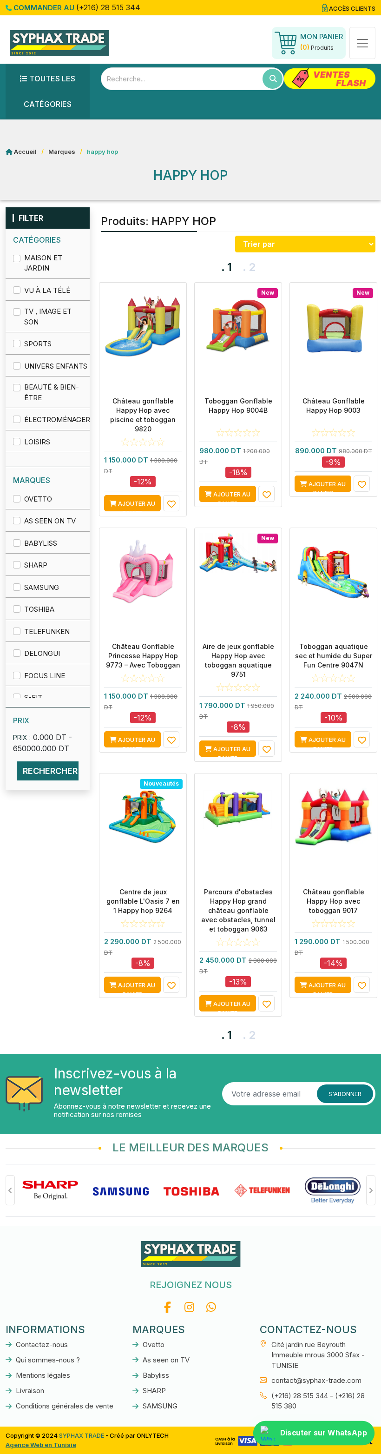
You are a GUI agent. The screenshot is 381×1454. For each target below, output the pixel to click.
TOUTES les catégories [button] (49, 91)
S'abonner (344, 1093)
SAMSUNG (41, 587)
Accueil (25, 151)
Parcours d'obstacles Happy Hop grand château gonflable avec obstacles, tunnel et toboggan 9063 (238, 910)
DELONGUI (42, 653)
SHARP (35, 565)
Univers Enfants (55, 366)
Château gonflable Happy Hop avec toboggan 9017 (333, 901)
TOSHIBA (39, 609)
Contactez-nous (41, 1344)
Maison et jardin (43, 263)
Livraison (29, 1390)
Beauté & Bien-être (51, 392)
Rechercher (50, 771)
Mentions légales (42, 1375)
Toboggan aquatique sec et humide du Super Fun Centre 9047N (333, 655)
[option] (50, 1190)
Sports (38, 343)
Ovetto (38, 499)
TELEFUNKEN (47, 631)
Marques (61, 151)
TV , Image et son (48, 316)
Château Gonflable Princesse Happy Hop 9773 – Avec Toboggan (143, 655)
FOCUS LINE (44, 675)
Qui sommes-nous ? (47, 1359)
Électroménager (55, 419)
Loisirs (37, 441)
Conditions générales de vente (63, 1405)
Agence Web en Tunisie (41, 1444)
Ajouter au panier (136, 505)
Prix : (22, 737)
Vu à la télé (47, 290)
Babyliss (40, 543)
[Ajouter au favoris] (171, 503)
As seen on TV (50, 520)
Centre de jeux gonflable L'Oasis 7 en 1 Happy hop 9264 (143, 901)
